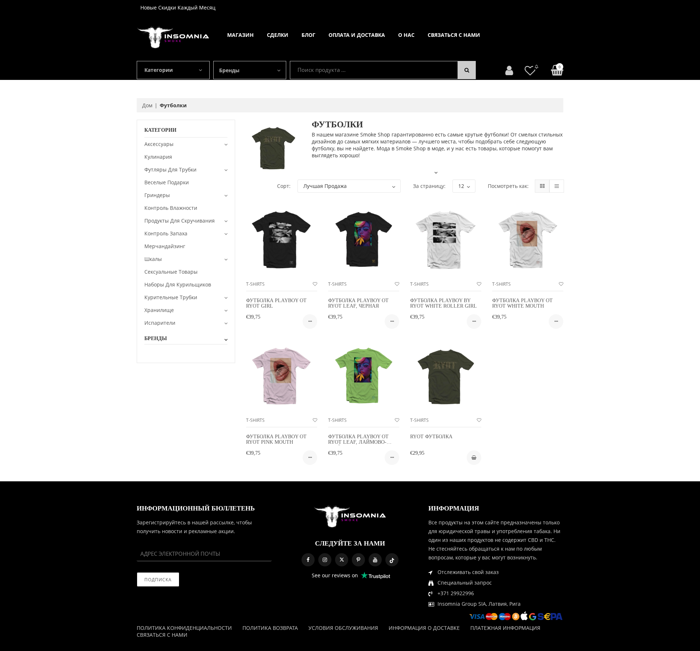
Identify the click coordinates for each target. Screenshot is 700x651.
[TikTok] (391, 559)
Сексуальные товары (171, 271)
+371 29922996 (456, 593)
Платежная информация (505, 627)
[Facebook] (308, 559)
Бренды (229, 70)
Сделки (277, 34)
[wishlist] (315, 284)
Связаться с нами (454, 34)
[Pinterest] (358, 559)
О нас (406, 34)
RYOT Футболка (431, 436)
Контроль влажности (170, 207)
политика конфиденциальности (184, 627)
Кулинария (158, 156)
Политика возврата (270, 627)
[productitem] (310, 321)
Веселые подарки (166, 182)
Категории (158, 69)
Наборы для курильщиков (177, 284)
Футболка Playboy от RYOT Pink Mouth (276, 439)
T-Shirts (255, 284)
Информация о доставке (424, 627)
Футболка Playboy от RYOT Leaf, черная (358, 303)
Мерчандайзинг (164, 246)
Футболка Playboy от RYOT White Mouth (522, 303)
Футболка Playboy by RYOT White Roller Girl (443, 303)
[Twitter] (341, 559)
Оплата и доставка (356, 34)
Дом (147, 105)
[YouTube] (375, 559)
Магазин (240, 34)
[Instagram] (324, 559)
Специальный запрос (465, 582)
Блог (308, 34)
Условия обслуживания (343, 627)
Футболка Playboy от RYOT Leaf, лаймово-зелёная (358, 442)
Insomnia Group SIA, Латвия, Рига (479, 603)
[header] (530, 70)
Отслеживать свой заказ (468, 572)
